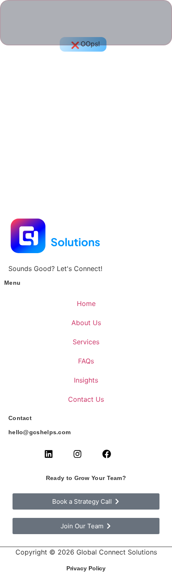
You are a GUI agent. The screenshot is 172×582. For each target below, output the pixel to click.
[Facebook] (106, 453)
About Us (86, 322)
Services (86, 342)
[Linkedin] (48, 453)
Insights (86, 380)
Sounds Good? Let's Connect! (55, 268)
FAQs (86, 361)
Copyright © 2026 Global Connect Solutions (86, 552)
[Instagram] (77, 453)
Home (86, 303)
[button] (147, 23)
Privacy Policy (86, 568)
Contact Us (86, 399)
